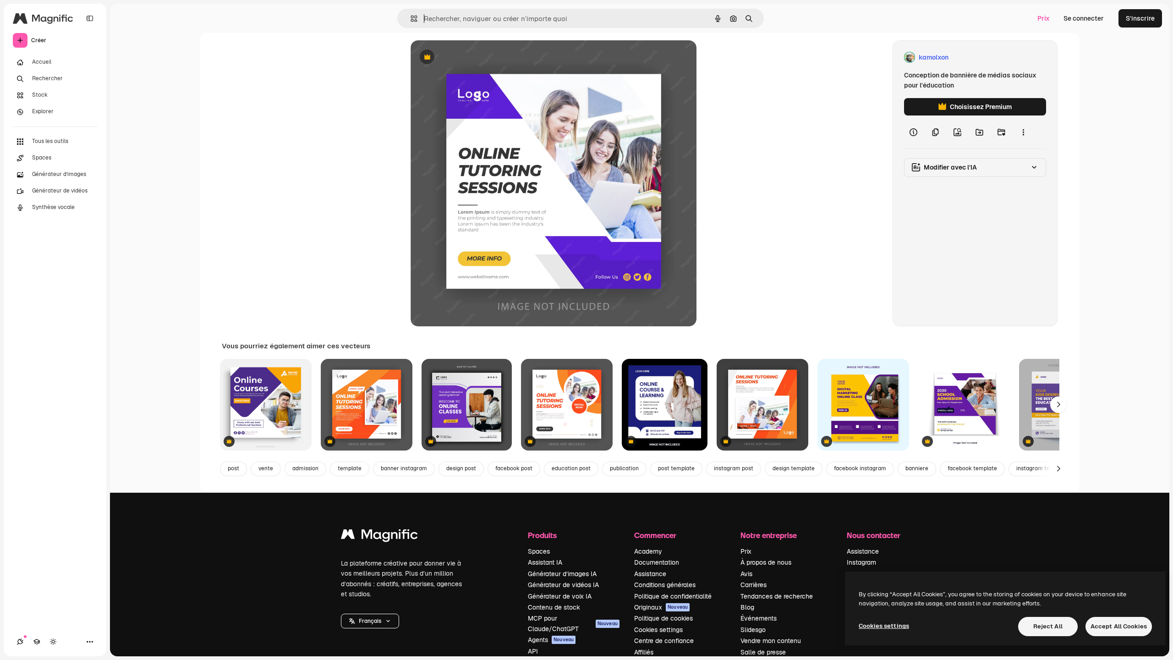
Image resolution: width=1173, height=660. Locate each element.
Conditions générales (665, 585)
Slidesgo (753, 630)
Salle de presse (763, 652)
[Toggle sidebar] (89, 18)
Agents (551, 640)
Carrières (753, 585)
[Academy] (36, 641)
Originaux (661, 607)
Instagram (861, 562)
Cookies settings (658, 630)
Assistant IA (545, 562)
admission (305, 468)
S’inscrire (1140, 18)
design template (794, 468)
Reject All (1048, 626)
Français (370, 621)
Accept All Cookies (1119, 626)
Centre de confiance (664, 641)
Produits (542, 535)
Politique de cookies (663, 618)
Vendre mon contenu (770, 641)
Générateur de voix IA (560, 596)
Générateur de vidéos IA (563, 585)
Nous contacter (873, 535)
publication (624, 468)
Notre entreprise (768, 535)
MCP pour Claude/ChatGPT (573, 623)
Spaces (539, 551)
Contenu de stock (554, 607)
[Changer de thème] (53, 641)
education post (571, 468)
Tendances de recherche (776, 596)
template (350, 468)
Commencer (655, 535)
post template (676, 468)
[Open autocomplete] (410, 18)
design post (461, 468)
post (233, 468)
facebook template (972, 468)
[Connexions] (20, 641)
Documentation (656, 562)
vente (265, 468)
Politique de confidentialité (673, 596)
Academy (648, 551)
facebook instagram (860, 468)
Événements (758, 618)
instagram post (733, 468)
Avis (746, 574)
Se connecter (1083, 18)
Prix (1043, 18)
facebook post (513, 468)
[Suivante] (1058, 405)
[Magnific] (379, 536)
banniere (916, 468)
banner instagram (404, 468)
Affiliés (643, 652)
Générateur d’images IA (562, 574)
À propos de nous (765, 562)
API (533, 651)
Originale (471, 57)
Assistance (650, 574)
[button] (370, 621)
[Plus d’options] (1023, 132)
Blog (747, 607)
